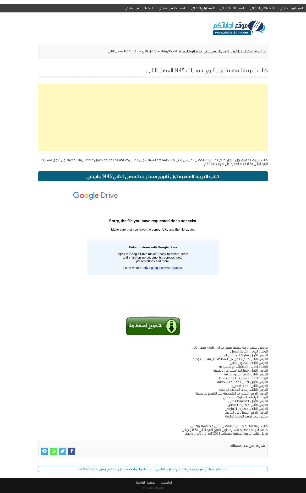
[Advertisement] (153, 117)
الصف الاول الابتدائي (291, 8)
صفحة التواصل (144, 482)
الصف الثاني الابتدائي (262, 8)
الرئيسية (260, 51)
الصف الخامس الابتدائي (172, 8)
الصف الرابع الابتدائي (203, 8)
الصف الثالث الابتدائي (232, 8)
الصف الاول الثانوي (242, 51)
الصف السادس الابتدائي (139, 8)
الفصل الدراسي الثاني (216, 51)
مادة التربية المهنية (190, 51)
